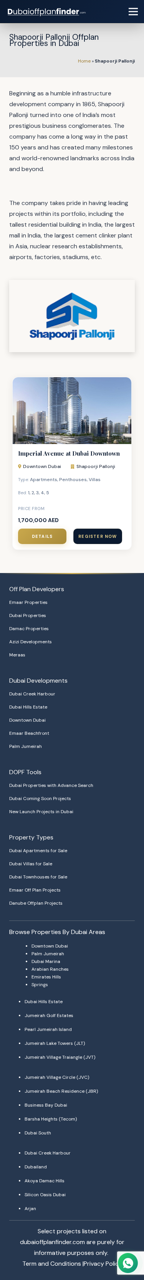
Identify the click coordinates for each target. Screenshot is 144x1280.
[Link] (47, 11)
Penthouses (73, 479)
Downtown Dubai (42, 466)
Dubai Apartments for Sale (38, 851)
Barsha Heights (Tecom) (51, 1119)
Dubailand (36, 1167)
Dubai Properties (27, 615)
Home (84, 61)
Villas (95, 479)
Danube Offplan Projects (36, 903)
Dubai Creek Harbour (32, 694)
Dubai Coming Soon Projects (40, 798)
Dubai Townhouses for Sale (38, 877)
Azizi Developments (30, 642)
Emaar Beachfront (29, 733)
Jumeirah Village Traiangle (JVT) (60, 1057)
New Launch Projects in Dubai (41, 812)
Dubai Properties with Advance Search (51, 785)
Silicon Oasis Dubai (45, 1195)
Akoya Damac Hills (45, 1181)
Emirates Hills (46, 977)
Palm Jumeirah (25, 746)
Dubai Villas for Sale (30, 864)
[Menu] (133, 11)
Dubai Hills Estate (28, 707)
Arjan (30, 1208)
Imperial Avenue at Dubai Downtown (69, 453)
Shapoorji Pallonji (95, 466)
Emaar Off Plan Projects (35, 890)
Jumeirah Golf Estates (49, 1015)
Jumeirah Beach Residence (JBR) (61, 1091)
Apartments (43, 479)
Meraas (17, 655)
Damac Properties (29, 629)
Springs (39, 985)
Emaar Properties (28, 602)
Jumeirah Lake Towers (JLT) (55, 1043)
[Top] (127, 1248)
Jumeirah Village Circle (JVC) (57, 1077)
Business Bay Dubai (46, 1105)
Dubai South (38, 1133)
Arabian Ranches (50, 969)
